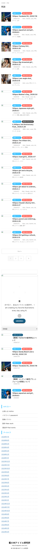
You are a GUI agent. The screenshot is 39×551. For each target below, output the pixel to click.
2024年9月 (5, 514)
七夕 (18, 20)
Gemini (31, 223)
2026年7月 (5, 437)
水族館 (18, 36)
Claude (28, 18)
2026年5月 (5, 444)
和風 (18, 115)
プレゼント (23, 242)
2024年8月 (5, 518)
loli (34, 97)
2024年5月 (5, 528)
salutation (19, 321)
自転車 (21, 177)
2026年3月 (5, 451)
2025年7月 (5, 479)
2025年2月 (5, 497)
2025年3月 (5, 493)
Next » (20, 251)
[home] (19, 316)
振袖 (21, 115)
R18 (35, 18)
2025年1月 (5, 500)
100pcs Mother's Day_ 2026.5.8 (24, 94)
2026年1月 (5, 458)
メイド (21, 161)
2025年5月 (5, 486)
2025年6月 (5, 482)
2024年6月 (5, 525)
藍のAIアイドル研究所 (19, 542)
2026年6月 (5, 440)
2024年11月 (5, 507)
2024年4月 (5, 532)
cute (32, 18)
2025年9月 (5, 472)
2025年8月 (5, 475)
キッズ (14, 131)
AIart (23, 18)
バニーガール (23, 193)
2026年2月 (5, 454)
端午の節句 (26, 115)
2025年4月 (5, 490)
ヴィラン (17, 147)
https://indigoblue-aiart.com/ (19, 545)
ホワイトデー (30, 242)
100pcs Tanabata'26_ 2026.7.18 (24, 16)
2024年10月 (5, 511)
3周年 (24, 129)
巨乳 (18, 69)
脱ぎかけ (30, 193)
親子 (24, 225)
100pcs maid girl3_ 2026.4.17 (24, 157)
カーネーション (19, 99)
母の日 (31, 99)
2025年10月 (5, 468)
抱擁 (21, 225)
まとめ (18, 131)
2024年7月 (5, 521)
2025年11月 (5, 465)
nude (31, 129)
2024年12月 (5, 504)
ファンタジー (20, 52)
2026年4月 (5, 447)
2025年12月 (5, 461)
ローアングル (16, 85)
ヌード (14, 20)
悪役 (26, 147)
